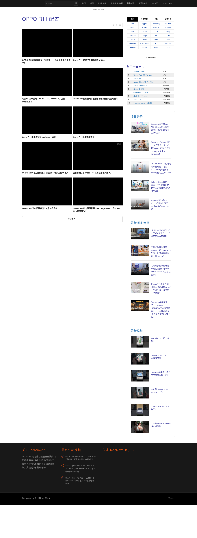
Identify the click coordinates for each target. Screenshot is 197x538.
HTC (156, 43)
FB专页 (155, 3)
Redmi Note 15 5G (140, 86)
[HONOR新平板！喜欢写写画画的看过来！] (140, 375)
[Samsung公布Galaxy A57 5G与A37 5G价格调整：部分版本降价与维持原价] (140, 127)
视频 (92, 3)
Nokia (156, 39)
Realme (168, 28)
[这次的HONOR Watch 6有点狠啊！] (140, 427)
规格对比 (131, 3)
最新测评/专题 (140, 223)
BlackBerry (144, 43)
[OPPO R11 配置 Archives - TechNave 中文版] (32, 3)
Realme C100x (139, 72)
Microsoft (168, 43)
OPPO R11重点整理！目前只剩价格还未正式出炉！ (96, 98)
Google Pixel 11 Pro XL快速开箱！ (159, 357)
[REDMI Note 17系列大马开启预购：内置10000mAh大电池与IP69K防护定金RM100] (140, 167)
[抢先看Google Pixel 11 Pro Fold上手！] (140, 392)
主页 (84, 3)
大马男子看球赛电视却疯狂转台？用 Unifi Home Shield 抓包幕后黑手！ (161, 270)
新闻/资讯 (143, 3)
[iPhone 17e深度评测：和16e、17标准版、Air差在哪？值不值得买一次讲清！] (140, 287)
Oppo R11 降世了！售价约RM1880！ (90, 60)
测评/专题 (102, 3)
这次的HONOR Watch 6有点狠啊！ (160, 425)
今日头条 (137, 116)
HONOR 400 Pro (140, 96)
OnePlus (133, 36)
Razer (156, 47)
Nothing (133, 47)
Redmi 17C (137, 79)
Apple (144, 24)
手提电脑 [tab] (144, 19)
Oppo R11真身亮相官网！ (84, 137)
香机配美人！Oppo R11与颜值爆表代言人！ (93, 172)
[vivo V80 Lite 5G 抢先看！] (140, 341)
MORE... (72, 219)
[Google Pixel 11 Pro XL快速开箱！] (140, 359)
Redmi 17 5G (138, 89)
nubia (168, 39)
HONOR (156, 28)
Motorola (132, 43)
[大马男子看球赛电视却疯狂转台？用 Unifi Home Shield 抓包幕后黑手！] (140, 269)
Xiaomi (144, 28)
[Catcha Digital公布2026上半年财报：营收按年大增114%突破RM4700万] (140, 185)
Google (144, 36)
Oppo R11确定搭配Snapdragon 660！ (39, 137)
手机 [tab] (132, 19)
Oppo (133, 28)
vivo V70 (137, 99)
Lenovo (132, 39)
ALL (132, 24)
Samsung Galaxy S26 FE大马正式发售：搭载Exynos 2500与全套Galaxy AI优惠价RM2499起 (160, 148)
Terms (171, 498)
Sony (168, 31)
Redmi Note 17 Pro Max (142, 75)
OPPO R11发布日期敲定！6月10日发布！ (41, 208)
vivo (132, 31)
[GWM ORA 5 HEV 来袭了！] (140, 409)
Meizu (144, 47)
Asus (168, 36)
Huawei (168, 24)
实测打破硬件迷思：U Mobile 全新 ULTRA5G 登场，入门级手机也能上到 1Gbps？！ (161, 252)
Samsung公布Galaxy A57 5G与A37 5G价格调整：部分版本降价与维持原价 (160, 128)
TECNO (156, 31)
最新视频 (137, 331)
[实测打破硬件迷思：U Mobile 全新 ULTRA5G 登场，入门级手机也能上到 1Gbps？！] (140, 250)
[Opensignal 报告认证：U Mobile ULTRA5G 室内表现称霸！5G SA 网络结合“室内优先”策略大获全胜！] (140, 305)
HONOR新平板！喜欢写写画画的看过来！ (160, 374)
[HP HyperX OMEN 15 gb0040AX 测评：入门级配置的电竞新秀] (140, 233)
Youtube (167, 3)
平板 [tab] (156, 19)
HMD (144, 39)
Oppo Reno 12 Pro (140, 92)
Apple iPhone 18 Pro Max (143, 82)
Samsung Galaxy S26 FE (143, 103)
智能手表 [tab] (168, 19)
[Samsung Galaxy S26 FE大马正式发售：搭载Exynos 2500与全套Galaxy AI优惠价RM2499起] (140, 145)
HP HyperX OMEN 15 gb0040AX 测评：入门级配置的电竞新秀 (160, 233)
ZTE (168, 47)
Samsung (156, 24)
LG (156, 36)
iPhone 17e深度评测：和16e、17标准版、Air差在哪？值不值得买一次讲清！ (161, 288)
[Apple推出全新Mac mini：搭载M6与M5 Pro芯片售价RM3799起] (140, 203)
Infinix (144, 31)
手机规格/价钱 (116, 3)
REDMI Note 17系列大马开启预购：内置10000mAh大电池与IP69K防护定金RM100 (80, 480)
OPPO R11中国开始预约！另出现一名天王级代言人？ (46, 172)
